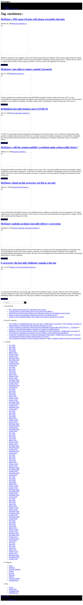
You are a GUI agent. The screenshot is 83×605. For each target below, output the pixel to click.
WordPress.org (13, 593)
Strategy (11, 577)
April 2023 (12, 416)
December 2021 (14, 446)
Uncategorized (15, 187)
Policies (11, 571)
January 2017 (13, 553)
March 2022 (13, 440)
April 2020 (12, 482)
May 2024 (12, 393)
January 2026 (13, 356)
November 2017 (14, 535)
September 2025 (14, 363)
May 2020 (12, 480)
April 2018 (12, 526)
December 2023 (14, 402)
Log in (11, 587)
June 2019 (12, 500)
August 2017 (13, 540)
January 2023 (13, 422)
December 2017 (14, 533)
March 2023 (13, 418)
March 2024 (13, 396)
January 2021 (13, 466)
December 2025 (14, 358)
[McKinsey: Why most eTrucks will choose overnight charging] (15, 54)
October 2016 (13, 559)
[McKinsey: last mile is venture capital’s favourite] (16, 94)
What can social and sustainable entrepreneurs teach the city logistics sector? (33, 315)
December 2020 (14, 467)
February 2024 (13, 398)
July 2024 (12, 389)
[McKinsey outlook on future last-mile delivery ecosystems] (16, 246)
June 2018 (12, 522)
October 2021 (13, 449)
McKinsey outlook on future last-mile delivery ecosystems (31, 223)
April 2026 (12, 351)
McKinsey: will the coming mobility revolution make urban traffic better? (39, 147)
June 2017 (12, 544)
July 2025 (12, 367)
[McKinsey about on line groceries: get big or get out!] (16, 209)
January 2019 (13, 509)
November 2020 (14, 469)
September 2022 (14, 429)
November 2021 (14, 447)
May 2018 (12, 524)
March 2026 (13, 352)
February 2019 (13, 508)
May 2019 (12, 502)
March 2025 (13, 374)
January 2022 (13, 444)
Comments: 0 (22, 23)
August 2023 (13, 409)
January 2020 (13, 488)
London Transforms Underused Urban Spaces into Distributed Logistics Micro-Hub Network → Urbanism (43, 327)
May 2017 (12, 546)
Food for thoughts (15, 113)
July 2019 (12, 499)
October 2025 (13, 362)
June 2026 (12, 347)
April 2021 (12, 460)
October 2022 (13, 427)
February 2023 (13, 420)
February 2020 (13, 486)
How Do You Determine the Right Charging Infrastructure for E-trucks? (44, 335)
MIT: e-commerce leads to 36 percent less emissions (64, 338)
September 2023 (14, 407)
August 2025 (13, 365)
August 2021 (13, 453)
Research (15, 23)
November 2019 (14, 491)
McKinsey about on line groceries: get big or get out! (28, 182)
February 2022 (13, 442)
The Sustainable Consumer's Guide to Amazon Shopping (27, 338)
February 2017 (13, 551)
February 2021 (13, 464)
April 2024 (12, 394)
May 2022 (12, 436)
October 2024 (13, 383)
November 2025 (14, 360)
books (11, 566)
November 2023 (14, 404)
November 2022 (14, 425)
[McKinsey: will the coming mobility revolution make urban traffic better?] (16, 166)
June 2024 (12, 391)
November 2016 (14, 557)
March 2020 (13, 484)
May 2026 (12, 349)
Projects (11, 573)
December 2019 (14, 489)
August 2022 (13, 431)
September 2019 (14, 495)
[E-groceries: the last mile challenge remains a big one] (16, 288)
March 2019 (13, 506)
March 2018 (13, 528)
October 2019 (13, 493)
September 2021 (14, 451)
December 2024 (14, 380)
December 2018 (14, 511)
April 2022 (12, 438)
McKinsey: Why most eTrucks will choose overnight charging (33, 19)
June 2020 (12, 478)
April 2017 (12, 548)
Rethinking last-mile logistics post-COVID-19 (24, 109)
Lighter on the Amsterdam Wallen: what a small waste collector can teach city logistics (36, 317)
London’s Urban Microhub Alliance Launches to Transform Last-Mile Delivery (34, 329)
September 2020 (14, 473)
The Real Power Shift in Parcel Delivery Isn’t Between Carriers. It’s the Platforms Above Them (39, 313)
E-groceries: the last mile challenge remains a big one (28, 263)
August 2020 (13, 475)
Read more (4, 65)
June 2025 (12, 369)
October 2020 (13, 471)
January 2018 (13, 531)
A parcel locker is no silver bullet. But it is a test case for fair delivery (31, 311)
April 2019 (12, 504)
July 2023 (12, 411)
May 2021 (12, 458)
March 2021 (13, 462)
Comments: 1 (22, 151)
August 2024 (13, 387)
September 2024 (14, 385)
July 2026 (12, 345)
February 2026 (13, 354)
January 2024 (13, 400)
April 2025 (12, 373)
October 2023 (13, 405)
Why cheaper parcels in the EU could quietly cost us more (27, 309)
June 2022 (12, 435)
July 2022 (12, 433)
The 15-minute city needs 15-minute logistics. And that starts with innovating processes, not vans (45, 324)
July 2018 (12, 520)
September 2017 (14, 539)
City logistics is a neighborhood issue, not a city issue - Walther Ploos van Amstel (35, 324)
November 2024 (14, 382)
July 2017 (12, 542)
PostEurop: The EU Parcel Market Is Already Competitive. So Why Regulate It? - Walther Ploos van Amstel (43, 331)
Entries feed (12, 589)
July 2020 (12, 477)
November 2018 (14, 513)
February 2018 (13, 530)
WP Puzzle (11, 600)
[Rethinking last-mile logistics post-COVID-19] (16, 130)
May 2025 (12, 371)
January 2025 (13, 378)
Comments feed (14, 591)
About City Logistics (11, 9)
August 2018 (13, 519)
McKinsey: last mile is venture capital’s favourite (26, 69)
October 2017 (13, 537)
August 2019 (13, 497)
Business (12, 73)
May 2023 (12, 415)
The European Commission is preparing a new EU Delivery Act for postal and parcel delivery (39, 333)
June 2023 (12, 413)
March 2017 (13, 550)
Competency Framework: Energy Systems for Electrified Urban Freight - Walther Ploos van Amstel (40, 335)
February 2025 (13, 376)
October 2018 (13, 515)
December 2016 (14, 555)
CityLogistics (5, 2)
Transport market (14, 578)
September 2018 (14, 517)
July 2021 (12, 455)
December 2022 (14, 424)
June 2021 (12, 457)
